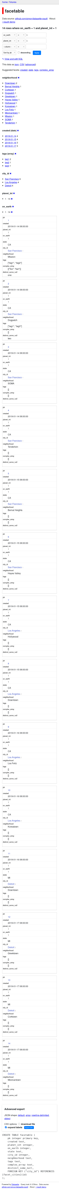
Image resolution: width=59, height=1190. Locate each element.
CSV (22, 64)
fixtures (12, 2)
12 (9, 916)
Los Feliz (9, 109)
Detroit (8, 185)
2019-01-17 (10, 145)
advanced (30, 64)
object (7, 1118)
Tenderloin (10, 122)
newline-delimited (40, 1115)
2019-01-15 (10, 139)
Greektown (10, 96)
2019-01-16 (10, 142)
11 (9, 853)
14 (9, 1043)
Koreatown (10, 106)
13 (9, 980)
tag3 (7, 165)
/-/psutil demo (8, 21)
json (17, 64)
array (28, 1115)
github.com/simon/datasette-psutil (31, 18)
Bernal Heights (12, 86)
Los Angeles (11, 182)
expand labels (14, 1127)
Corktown (9, 89)
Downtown (10, 83)
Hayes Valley (11, 99)
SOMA (8, 119)
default (21, 1115)
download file (27, 1124)
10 (9, 790)
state (31, 69)
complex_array (47, 69)
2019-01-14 (10, 136)
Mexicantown (11, 112)
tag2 (7, 162)
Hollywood (10, 103)
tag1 (7, 159)
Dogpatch (9, 93)
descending (25, 52)
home (5, 2)
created (23, 69)
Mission (8, 116)
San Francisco (12, 179)
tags (36, 69)
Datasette (15, 1184)
